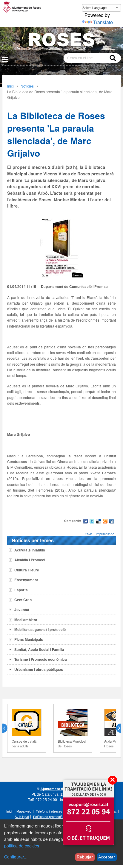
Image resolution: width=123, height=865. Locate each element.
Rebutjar (85, 857)
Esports (21, 590)
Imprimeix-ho (105, 534)
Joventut (21, 609)
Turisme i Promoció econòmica (40, 659)
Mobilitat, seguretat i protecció (40, 629)
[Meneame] (105, 521)
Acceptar (106, 857)
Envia (89, 534)
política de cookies (21, 846)
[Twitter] (92, 521)
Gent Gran (23, 599)
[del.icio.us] (98, 521)
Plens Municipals (28, 639)
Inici (10, 85)
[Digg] (111, 521)
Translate (103, 22)
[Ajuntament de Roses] (61, 41)
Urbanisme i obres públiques (38, 669)
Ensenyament (26, 579)
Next (116, 728)
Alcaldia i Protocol (29, 559)
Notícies (27, 85)
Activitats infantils (29, 550)
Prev (7, 728)
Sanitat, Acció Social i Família (39, 649)
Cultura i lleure (26, 570)
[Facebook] (85, 521)
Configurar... (15, 857)
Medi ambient (25, 619)
